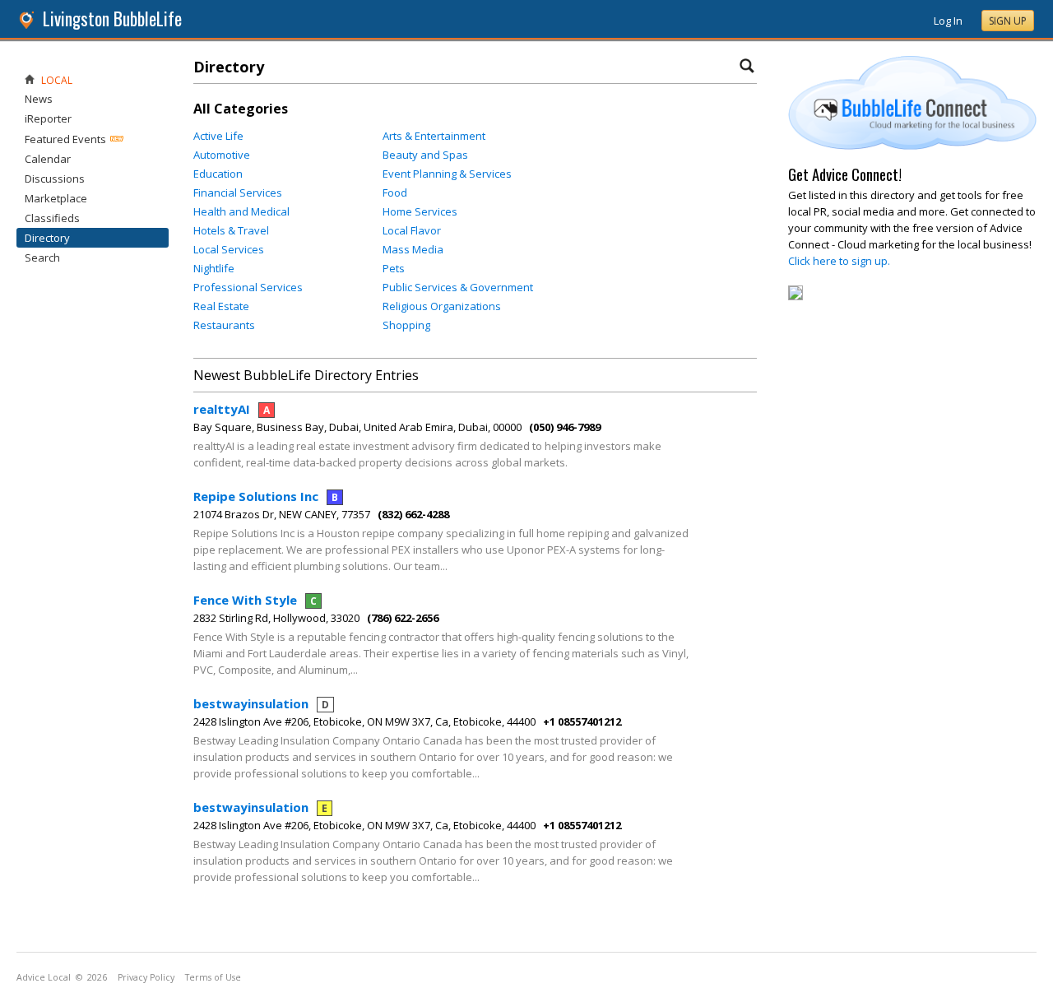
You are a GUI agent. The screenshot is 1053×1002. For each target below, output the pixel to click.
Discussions (55, 178)
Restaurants (224, 325)
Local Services (228, 249)
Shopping (406, 325)
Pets (394, 268)
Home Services (420, 211)
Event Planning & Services (447, 173)
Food (395, 192)
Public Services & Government (458, 287)
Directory (47, 237)
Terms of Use (213, 977)
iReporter (48, 118)
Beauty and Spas (425, 154)
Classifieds (52, 218)
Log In (948, 20)
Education (218, 173)
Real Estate (221, 306)
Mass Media (413, 249)
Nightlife (213, 268)
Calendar (48, 158)
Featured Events (65, 139)
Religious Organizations (442, 306)
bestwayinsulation (261, 703)
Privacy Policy (146, 977)
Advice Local (43, 977)
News (39, 98)
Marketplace (56, 198)
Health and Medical (241, 211)
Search (42, 257)
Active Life (218, 135)
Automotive (221, 154)
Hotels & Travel (231, 230)
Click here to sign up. (839, 260)
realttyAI (231, 409)
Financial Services (237, 192)
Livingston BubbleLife (112, 18)
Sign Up (1008, 21)
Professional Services (248, 287)
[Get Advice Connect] (912, 145)
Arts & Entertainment (434, 135)
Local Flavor (412, 230)
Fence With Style (255, 599)
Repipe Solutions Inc (265, 496)
